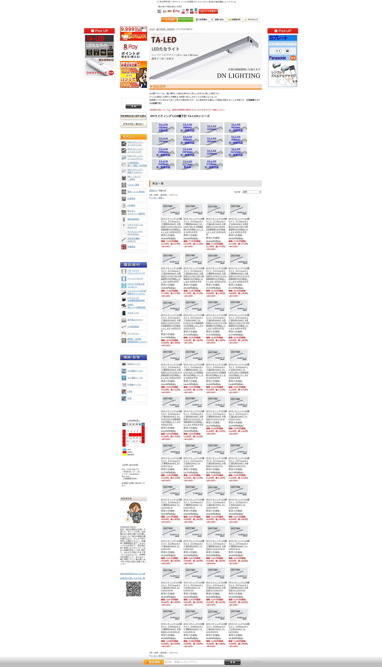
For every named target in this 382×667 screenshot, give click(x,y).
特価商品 (131, 247)
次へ (156, 198)
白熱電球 (131, 199)
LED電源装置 (133, 327)
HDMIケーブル (133, 364)
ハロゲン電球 (133, 185)
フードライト (133, 334)
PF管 (129, 398)
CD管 (129, 392)
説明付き (153, 191)
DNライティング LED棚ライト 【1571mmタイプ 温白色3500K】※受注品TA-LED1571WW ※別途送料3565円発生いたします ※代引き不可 (171, 323)
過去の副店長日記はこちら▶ (132, 574)
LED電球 (131, 205)
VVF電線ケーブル (135, 371)
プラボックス (133, 313)
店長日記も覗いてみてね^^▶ (132, 578)
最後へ (161, 198)
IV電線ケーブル (134, 385)
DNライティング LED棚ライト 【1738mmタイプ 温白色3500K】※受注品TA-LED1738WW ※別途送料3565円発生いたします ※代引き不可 (216, 227)
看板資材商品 (133, 219)
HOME (152, 29)
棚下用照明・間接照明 (165, 29)
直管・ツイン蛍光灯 (136, 192)
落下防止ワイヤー (135, 320)
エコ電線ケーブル (135, 378)
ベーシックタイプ (135, 279)
